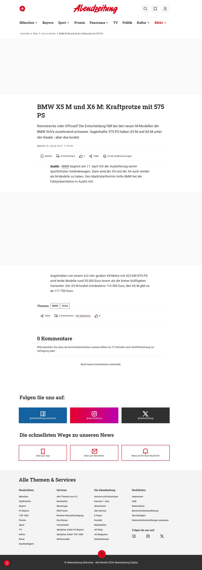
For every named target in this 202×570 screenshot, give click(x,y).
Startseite (25, 33)
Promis (79, 22)
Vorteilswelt (63, 525)
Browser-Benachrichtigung (70, 515)
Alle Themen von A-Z (67, 496)
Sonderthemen (101, 539)
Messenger (62, 506)
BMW (65, 166)
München (27, 22)
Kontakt (98, 520)
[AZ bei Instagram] (148, 536)
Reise (22, 539)
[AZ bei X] (162, 536)
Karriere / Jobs (101, 501)
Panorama (97, 22)
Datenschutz (138, 506)
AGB (134, 501)
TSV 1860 (24, 515)
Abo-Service (100, 510)
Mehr (159, 22)
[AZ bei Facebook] (134, 536)
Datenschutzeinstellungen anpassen (150, 520)
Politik (127, 22)
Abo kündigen (139, 515)
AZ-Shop (98, 529)
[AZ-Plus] (22, 9)
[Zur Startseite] (95, 13)
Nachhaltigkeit (26, 544)
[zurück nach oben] (102, 555)
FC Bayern (24, 510)
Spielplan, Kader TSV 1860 (70, 534)
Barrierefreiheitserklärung (145, 510)
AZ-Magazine (101, 534)
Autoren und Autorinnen (106, 496)
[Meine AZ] (165, 9)
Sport (62, 22)
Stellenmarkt (63, 539)
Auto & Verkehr (48, 33)
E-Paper (98, 515)
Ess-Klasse (62, 520)
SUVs (65, 305)
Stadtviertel (25, 501)
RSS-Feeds (62, 510)
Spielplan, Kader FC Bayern (70, 529)
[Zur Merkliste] (155, 9)
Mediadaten (100, 525)
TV (115, 22)
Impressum (137, 496)
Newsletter (62, 501)
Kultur (141, 22)
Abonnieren (100, 506)
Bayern (47, 22)
